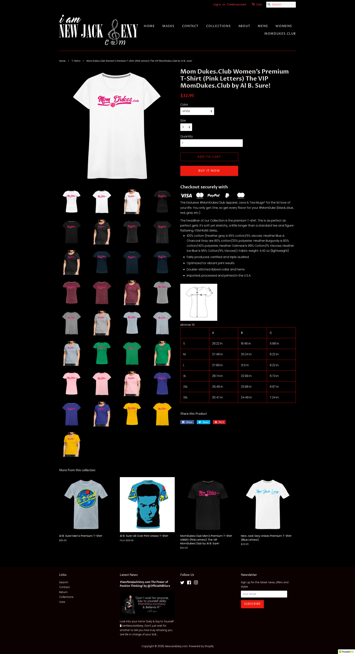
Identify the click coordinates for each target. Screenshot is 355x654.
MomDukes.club (280, 34)
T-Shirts (76, 61)
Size (183, 120)
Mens (263, 26)
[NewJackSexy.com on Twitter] (182, 583)
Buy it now (209, 171)
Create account (236, 4)
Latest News (129, 575)
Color (184, 104)
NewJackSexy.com (176, 646)
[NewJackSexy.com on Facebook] (189, 583)
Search (63, 582)
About (244, 26)
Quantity (186, 136)
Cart (259, 4)
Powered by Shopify (201, 646)
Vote (62, 602)
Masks (168, 26)
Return (63, 592)
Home (149, 26)
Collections (218, 26)
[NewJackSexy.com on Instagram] (196, 583)
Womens (283, 26)
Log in (217, 4)
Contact (190, 26)
